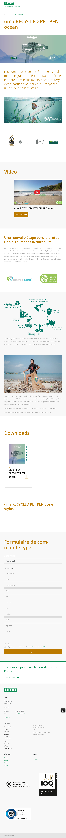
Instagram (6, 760)
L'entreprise (6, 734)
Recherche (6, 744)
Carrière (6, 736)
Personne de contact (8, 739)
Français (36, 759)
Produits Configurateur (9, 727)
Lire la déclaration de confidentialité (38, 647)
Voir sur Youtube (19, 214)
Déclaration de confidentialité (39, 727)
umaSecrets (6, 732)
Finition (6, 729)
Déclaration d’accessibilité (38, 735)
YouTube (6, 763)
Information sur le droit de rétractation (41, 732)
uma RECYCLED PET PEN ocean (31, 24)
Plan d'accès (7, 717)
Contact (6, 741)
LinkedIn (6, 765)
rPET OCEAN (20, 15)
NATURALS (14, 15)
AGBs (34, 730)
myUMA (6, 746)
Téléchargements (8, 748)
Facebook (6, 758)
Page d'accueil (7, 15)
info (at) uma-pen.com (20, 713)
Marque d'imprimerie (37, 725)
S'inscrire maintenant (10, 677)
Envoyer (31, 652)
